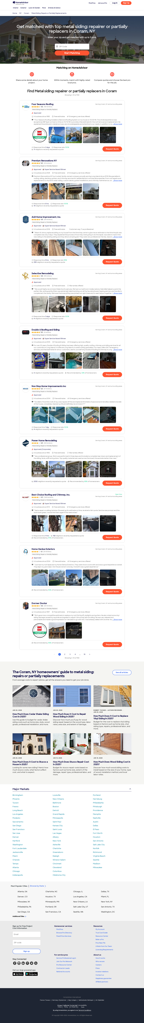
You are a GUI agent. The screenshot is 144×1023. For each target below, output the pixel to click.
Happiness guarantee (103, 978)
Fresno (15, 806)
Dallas (95, 826)
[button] (40, 135)
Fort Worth (97, 833)
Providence (98, 810)
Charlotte (57, 848)
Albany (56, 837)
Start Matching (72, 53)
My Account (100, 929)
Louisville (57, 795)
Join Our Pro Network (64, 961)
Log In (114, 3)
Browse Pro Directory (64, 933)
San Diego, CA (24, 912)
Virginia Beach (99, 856)
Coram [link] (26, 13)
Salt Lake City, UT (80, 907)
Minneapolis (58, 818)
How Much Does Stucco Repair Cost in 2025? (71, 763)
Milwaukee (97, 867)
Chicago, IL (78, 891)
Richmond (97, 852)
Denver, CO (23, 897)
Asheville (56, 845)
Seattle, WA (78, 912)
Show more (118, 124)
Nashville (97, 818)
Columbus (57, 871)
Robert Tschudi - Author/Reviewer (108, 710)
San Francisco (19, 829)
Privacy (59, 1006)
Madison (96, 864)
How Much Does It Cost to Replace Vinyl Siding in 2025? (111, 717)
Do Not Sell (73, 1006)
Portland (96, 795)
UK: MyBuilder (99, 1000)
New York (57, 841)
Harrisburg (97, 799)
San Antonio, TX (108, 907)
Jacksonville (18, 852)
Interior (15, 8)
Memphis (97, 814)
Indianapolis (18, 875)
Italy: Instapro (72, 1000)
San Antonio (98, 841)
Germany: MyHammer (59, 1000)
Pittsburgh (97, 806)
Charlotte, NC (51, 891)
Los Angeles (18, 814)
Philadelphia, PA (24, 907)
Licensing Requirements (104, 950)
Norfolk (96, 848)
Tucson (16, 803)
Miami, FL (105, 897)
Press (98, 968)
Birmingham (18, 795)
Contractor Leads (63, 968)
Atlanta (16, 867)
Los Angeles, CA (80, 897)
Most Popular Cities (19, 886)
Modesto (16, 818)
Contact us (100, 975)
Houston (96, 837)
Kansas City (58, 826)
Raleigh (56, 856)
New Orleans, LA (80, 902)
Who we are (100, 961)
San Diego (17, 826)
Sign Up (126, 3)
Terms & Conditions (84, 1010)
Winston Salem (59, 860)
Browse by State (37, 886)
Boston (56, 806)
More (44, 8)
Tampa (15, 864)
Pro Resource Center (64, 965)
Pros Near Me (100, 943)
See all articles (122, 672)
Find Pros (59, 929)
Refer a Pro (100, 939)
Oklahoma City (59, 875)
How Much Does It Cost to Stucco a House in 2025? (30, 763)
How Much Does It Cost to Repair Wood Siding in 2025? (69, 715)
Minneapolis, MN (52, 902)
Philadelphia (98, 803)
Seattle (96, 860)
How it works (100, 958)
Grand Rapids (58, 814)
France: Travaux (45, 1000)
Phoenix (16, 799)
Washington (18, 845)
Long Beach (18, 810)
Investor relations (102, 972)
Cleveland (57, 867)
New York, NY (107, 902)
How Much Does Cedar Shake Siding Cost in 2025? (31, 715)
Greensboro (58, 852)
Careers (99, 965)
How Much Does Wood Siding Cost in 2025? (112, 763)
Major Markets (21, 789)
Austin (95, 822)
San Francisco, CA (53, 912)
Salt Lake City (99, 845)
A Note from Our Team (104, 946)
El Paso (96, 829)
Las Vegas (57, 833)
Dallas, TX (105, 891)
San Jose (16, 833)
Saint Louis (57, 829)
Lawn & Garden (34, 8)
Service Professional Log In (66, 958)
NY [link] (20, 13)
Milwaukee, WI (24, 902)
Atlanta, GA (22, 891)
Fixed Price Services (63, 936)
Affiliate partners (102, 982)
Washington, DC (108, 912)
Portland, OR (50, 907)
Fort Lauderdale (20, 848)
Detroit (56, 810)
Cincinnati (57, 864)
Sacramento (18, 822)
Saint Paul (57, 822)
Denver (16, 837)
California (66, 1006)
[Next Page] (89, 654)
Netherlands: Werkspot (86, 1000)
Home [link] (15, 13)
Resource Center (102, 936)
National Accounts (63, 972)
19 (84, 654)
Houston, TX (50, 897)
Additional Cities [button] (18, 916)
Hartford (16, 841)
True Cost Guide (102, 933)
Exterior (23, 8)
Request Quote (112, 149)
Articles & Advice (54, 8)
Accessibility (83, 1006)
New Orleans (58, 799)
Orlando (16, 860)
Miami (15, 856)
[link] (72, 107)
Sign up (26, 951)
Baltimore (57, 803)
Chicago (16, 871)
